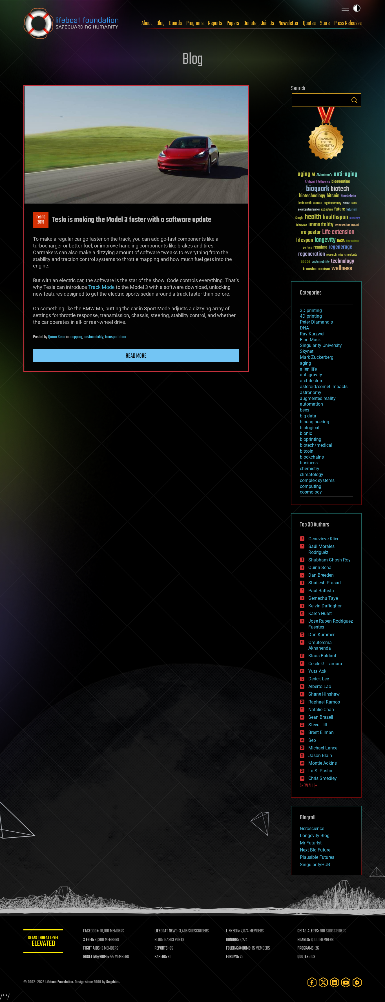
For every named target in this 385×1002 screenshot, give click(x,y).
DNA (304, 328)
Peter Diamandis (316, 322)
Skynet (306, 351)
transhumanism (316, 269)
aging (304, 174)
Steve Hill (317, 724)
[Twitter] (323, 982)
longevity (325, 240)
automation (311, 404)
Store (325, 23)
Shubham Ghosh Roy (329, 560)
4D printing (311, 316)
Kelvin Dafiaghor (325, 606)
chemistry (309, 468)
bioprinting (310, 439)
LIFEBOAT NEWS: (166, 931)
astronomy (310, 392)
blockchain (348, 196)
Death (354, 203)
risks (340, 254)
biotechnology (312, 196)
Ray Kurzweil (313, 334)
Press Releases (348, 23)
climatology (311, 474)
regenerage (340, 247)
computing (310, 486)
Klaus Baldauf (322, 655)
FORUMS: (232, 957)
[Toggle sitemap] (345, 8)
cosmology (311, 492)
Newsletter (288, 23)
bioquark (317, 189)
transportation (115, 337)
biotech (340, 189)
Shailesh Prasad (324, 582)
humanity (354, 218)
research (331, 255)
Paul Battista (321, 590)
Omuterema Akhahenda (320, 645)
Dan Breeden (321, 575)
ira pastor (311, 232)
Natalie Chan (321, 709)
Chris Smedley (322, 778)
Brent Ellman (321, 732)
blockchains (312, 457)
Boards (175, 23)
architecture (311, 380)
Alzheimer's (324, 175)
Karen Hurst (320, 613)
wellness (341, 268)
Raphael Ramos (324, 702)
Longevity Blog (314, 835)
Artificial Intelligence (317, 182)
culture (346, 203)
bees (304, 410)
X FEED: (88, 940)
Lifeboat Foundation (59, 982)
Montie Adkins (322, 763)
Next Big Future (315, 850)
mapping (76, 337)
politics (307, 248)
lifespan (304, 240)
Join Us (267, 23)
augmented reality (318, 398)
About (146, 23)
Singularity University (321, 345)
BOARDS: (303, 940)
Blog (160, 23)
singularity (350, 255)
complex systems (317, 480)
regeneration (311, 254)
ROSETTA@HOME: (96, 957)
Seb (312, 740)
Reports (215, 23)
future (339, 209)
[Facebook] (312, 982)
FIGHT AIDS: (92, 948)
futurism (351, 210)
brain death (304, 203)
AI (313, 175)
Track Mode (101, 287)
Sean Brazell (320, 717)
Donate (250, 23)
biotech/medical (316, 445)
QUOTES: (303, 957)
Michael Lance (322, 748)
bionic (306, 433)
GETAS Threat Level (43, 942)
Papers (233, 23)
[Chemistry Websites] (326, 134)
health (313, 217)
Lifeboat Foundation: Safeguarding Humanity (71, 23)
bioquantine (340, 181)
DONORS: (232, 940)
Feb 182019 (40, 220)
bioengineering (314, 421)
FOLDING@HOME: (238, 948)
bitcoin (333, 196)
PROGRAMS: (306, 948)
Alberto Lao (319, 686)
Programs (194, 23)
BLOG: (158, 940)
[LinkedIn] (334, 982)
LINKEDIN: (233, 931)
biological (309, 427)
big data (308, 416)
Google (299, 218)
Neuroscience (352, 241)
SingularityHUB (315, 864)
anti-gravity (311, 374)
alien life (308, 369)
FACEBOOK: (91, 931)
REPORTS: (161, 948)
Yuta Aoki (318, 671)
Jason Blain (320, 755)
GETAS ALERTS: (308, 931)
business (309, 462)
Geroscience (312, 828)
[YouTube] (345, 982)
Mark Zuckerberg (316, 357)
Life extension (338, 232)
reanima (320, 247)
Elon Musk (310, 339)
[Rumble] (357, 982)
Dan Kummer (321, 634)
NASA (341, 241)
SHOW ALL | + (308, 785)
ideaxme (301, 226)
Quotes (309, 23)
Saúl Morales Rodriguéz (321, 549)
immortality (320, 224)
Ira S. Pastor (320, 770)
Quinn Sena (56, 337)
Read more (136, 356)
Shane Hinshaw (324, 694)
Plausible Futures (317, 857)
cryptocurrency (332, 203)
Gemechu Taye (323, 598)
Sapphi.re (112, 982)
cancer (317, 203)
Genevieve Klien (324, 538)
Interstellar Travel (347, 226)
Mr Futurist (311, 843)
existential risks (309, 210)
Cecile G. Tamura (325, 663)
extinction (327, 210)
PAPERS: (160, 957)
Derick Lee (318, 679)
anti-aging (345, 174)
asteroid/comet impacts (324, 386)
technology (342, 261)
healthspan (335, 217)
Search (354, 100)
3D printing (311, 310)
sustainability (93, 337)
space (305, 261)
